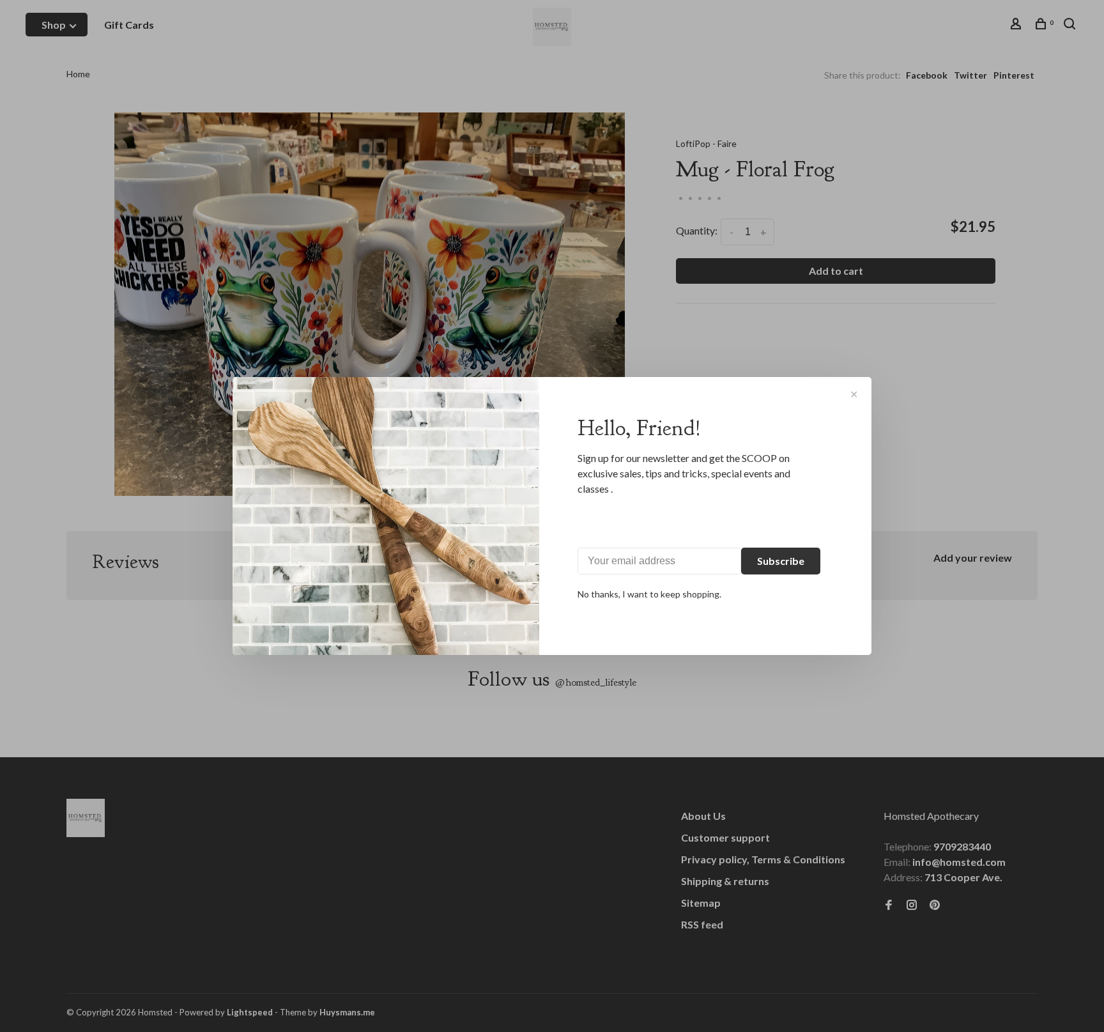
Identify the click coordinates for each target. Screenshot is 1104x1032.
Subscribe (780, 561)
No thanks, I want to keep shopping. (649, 594)
